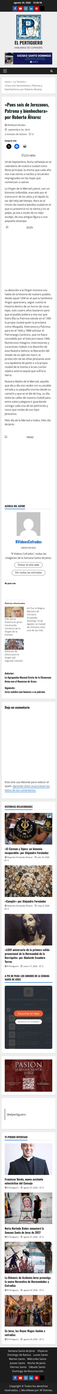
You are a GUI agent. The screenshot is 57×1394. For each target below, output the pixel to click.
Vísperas (42, 1351)
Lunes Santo (40, 1355)
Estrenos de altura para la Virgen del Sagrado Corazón (14, 656)
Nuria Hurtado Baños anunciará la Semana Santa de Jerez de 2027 (24, 1230)
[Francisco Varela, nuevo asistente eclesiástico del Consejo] (28, 1159)
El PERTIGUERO (28, 42)
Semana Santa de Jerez (21, 1351)
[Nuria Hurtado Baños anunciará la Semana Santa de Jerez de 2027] (28, 1208)
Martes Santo (17, 1359)
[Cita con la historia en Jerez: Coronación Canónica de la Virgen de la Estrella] (14, 612)
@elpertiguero (16, 1114)
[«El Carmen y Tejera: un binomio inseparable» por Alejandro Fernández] (28, 829)
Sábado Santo (37, 1367)
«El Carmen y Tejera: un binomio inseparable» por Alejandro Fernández (26, 851)
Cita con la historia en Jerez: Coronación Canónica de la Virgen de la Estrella (14, 626)
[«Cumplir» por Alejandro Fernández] (28, 881)
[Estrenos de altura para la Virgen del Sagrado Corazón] (14, 644)
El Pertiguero (13, 966)
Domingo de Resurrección (27, 1371)
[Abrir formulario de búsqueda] (51, 71)
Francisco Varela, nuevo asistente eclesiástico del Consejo (24, 1181)
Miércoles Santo (36, 1359)
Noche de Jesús (36, 1363)
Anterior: (28, 677)
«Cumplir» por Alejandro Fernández (25, 901)
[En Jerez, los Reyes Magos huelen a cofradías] (28, 1311)
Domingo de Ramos (19, 1355)
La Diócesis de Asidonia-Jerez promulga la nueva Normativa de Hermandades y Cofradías (28, 1282)
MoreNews (27, 1390)
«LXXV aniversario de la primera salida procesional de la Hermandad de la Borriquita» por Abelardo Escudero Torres (27, 956)
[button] (5, 71)
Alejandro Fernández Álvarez (20, 857)
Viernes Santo (18, 1367)
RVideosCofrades (16, 125)
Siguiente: (25, 690)
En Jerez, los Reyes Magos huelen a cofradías (25, 1333)
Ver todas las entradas (28, 572)
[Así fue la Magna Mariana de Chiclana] (38, 619)
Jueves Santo (17, 1363)
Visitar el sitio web (28, 565)
